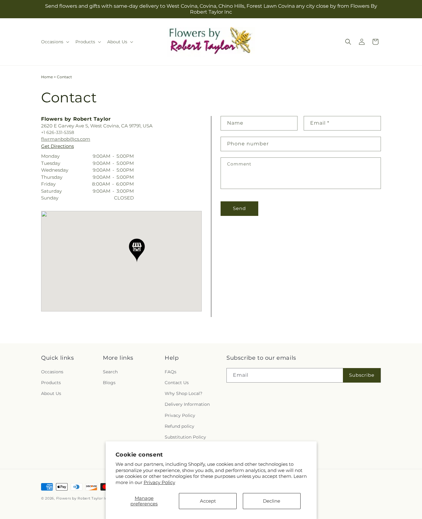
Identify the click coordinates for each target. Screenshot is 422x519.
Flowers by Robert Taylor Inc (83, 498)
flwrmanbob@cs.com (65, 139)
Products (51, 382)
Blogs (109, 382)
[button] (54, 41)
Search (110, 372)
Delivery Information (187, 404)
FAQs (170, 372)
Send (239, 208)
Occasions (52, 372)
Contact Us (177, 382)
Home (47, 77)
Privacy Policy (159, 482)
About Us (51, 393)
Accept (208, 501)
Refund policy (179, 426)
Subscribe (361, 375)
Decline (271, 501)
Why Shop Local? (183, 393)
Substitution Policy (185, 437)
